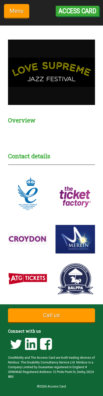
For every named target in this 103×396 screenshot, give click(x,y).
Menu (17, 11)
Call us (51, 315)
